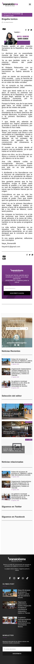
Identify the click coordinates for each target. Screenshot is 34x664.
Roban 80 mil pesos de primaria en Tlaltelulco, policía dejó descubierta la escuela (21, 360)
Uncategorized (16, 13)
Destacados (7, 13)
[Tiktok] (27, 578)
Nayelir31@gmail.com (11, 247)
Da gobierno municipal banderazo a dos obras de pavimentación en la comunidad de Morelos (20, 383)
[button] (30, 4)
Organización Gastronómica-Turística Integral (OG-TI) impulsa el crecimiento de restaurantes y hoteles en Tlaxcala (21, 372)
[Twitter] (18, 578)
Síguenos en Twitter (12, 506)
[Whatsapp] (23, 578)
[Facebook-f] (10, 578)
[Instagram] (14, 578)
